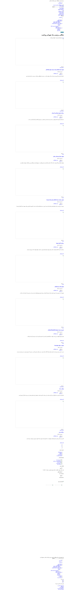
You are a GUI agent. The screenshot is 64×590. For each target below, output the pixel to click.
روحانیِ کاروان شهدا (60, 243)
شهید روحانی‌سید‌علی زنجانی (58, 156)
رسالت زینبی (61, 432)
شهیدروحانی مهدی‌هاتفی (59, 286)
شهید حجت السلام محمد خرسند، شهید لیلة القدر (55, 69)
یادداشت (58, 28)
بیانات (59, 25)
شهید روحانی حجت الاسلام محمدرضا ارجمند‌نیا (55, 199)
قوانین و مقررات (59, 455)
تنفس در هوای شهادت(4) (59, 345)
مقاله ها (58, 29)
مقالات (61, 453)
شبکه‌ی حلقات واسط (56, 22)
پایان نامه (58, 30)
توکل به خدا (61, 388)
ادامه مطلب (62, 80)
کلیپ (63, 154)
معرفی (59, 24)
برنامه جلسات (58, 571)
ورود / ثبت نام (59, 577)
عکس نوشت (62, 67)
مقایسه (60, 576)
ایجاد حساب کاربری (61, 585)
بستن (63, 581)
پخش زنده (62, 32)
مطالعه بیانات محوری (56, 21)
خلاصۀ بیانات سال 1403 (54, 26)
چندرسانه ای (60, 454)
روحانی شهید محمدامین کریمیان (58, 112)
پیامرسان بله (58, 463)
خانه (63, 37)
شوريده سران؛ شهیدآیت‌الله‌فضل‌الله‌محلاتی (56, 329)
